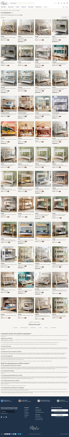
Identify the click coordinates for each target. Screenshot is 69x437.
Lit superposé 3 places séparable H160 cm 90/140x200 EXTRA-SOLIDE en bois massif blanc (59, 291)
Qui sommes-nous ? (38, 409)
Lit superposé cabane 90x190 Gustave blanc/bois (41, 140)
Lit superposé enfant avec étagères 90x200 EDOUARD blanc (8, 89)
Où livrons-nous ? (38, 416)
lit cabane (46, 327)
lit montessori (25, 392)
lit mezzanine (15, 327)
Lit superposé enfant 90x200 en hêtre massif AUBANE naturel (60, 189)
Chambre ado (23, 6)
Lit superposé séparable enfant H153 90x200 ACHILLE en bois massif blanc (42, 89)
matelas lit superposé (24, 327)
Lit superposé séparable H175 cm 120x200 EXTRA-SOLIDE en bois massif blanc (8, 189)
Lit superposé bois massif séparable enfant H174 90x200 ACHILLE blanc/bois (8, 165)
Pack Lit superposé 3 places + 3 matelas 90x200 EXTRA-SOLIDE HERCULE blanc (59, 316)
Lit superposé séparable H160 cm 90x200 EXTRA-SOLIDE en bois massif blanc (25, 165)
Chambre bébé (3, 6)
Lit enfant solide (53, 327)
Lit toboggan (26, 412)
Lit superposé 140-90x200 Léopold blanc (25, 290)
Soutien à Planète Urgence (39, 412)
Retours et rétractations (39, 419)
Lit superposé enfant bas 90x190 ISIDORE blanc (42, 38)
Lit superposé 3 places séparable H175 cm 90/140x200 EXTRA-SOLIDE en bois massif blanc (42, 316)
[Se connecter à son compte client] (64, 3)
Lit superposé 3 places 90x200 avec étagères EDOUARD (43, 265)
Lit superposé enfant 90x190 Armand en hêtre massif (9, 140)
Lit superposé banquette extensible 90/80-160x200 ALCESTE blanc (42, 189)
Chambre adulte (30, 6)
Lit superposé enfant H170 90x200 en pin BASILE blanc (59, 38)
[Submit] (10, 3)
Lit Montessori (26, 415)
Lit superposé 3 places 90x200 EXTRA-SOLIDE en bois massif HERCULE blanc (60, 265)
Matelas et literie (38, 6)
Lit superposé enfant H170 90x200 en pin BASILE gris (8, 63)
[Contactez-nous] (58, 3)
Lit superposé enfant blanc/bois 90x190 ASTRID (59, 240)
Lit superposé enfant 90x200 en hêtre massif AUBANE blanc (8, 215)
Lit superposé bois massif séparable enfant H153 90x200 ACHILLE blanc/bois (59, 89)
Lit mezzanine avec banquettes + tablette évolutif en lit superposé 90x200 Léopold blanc (43, 114)
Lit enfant (17, 6)
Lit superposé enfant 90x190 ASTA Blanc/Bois (26, 240)
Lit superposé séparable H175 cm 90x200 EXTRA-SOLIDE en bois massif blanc (42, 165)
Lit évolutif (26, 410)
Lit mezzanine (26, 409)
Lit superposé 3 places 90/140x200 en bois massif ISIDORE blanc (8, 290)
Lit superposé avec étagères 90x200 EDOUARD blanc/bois (24, 89)
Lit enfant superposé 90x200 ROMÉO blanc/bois (24, 63)
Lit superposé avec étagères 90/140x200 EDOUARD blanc (42, 290)
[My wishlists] (61, 3)
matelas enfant (33, 327)
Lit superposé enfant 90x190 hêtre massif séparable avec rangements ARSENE (42, 215)
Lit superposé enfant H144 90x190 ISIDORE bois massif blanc (25, 38)
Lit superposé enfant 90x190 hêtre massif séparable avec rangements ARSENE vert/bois (9, 240)
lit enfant (40, 327)
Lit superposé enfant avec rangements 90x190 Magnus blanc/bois (9, 265)
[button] (55, 3)
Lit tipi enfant (26, 413)
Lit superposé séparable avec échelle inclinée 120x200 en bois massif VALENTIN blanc (25, 189)
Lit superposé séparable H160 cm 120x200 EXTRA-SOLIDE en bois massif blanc (60, 165)
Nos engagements (38, 410)
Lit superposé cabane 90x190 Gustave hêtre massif (25, 140)
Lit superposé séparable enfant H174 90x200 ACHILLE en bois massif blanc (60, 140)
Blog (63, 6)
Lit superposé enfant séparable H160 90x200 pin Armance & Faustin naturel (8, 114)
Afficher (21, 15)
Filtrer (65, 17)
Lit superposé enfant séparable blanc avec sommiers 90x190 (59, 114)
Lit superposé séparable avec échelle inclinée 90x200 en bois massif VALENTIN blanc (60, 63)
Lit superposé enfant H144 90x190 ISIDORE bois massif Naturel (8, 38)
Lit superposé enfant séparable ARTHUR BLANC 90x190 (42, 63)
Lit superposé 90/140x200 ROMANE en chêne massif (8, 316)
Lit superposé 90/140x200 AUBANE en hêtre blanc (25, 316)
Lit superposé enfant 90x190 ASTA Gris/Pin (42, 240)
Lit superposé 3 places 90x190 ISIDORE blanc (25, 264)
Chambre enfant (10, 6)
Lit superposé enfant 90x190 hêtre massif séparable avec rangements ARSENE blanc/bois (59, 215)
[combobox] (21, 3)
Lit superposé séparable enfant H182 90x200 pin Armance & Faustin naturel (25, 114)
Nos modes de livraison (39, 417)
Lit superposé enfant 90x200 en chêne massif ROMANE (26, 215)
